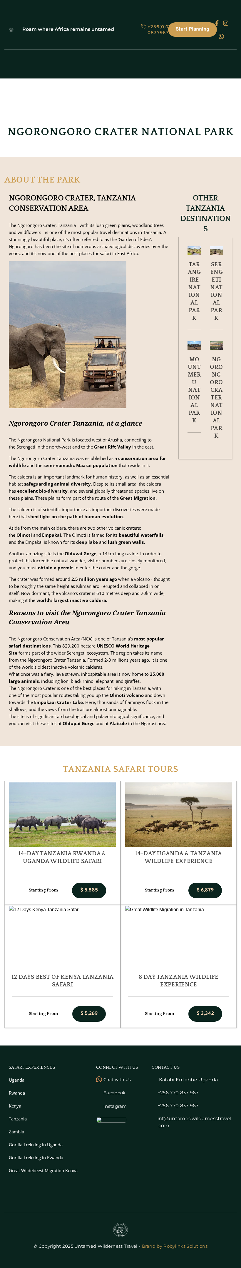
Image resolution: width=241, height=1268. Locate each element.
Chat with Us (117, 1079)
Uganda (16, 1080)
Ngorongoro (29, 688)
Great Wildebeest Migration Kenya (43, 1170)
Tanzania (18, 1119)
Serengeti (25, 447)
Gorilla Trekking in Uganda (36, 1144)
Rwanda (17, 1093)
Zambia (16, 1132)
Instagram (115, 1106)
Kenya (15, 1106)
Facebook (114, 1092)
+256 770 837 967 (178, 1092)
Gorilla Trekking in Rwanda (36, 1157)
